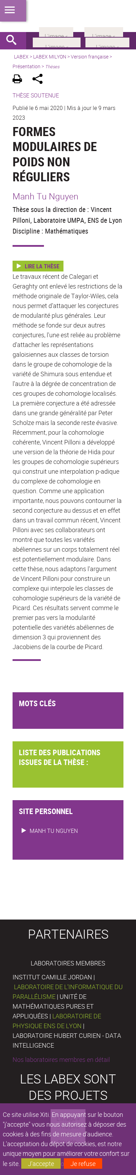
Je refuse (83, 1163)
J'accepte (41, 1163)
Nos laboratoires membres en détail (61, 1059)
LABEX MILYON (49, 56)
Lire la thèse (42, 266)
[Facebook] (57, 42)
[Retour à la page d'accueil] (68, 16)
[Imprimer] (20, 80)
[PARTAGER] (39, 80)
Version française (89, 56)
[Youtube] (107, 42)
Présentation (26, 66)
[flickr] (56, 31)
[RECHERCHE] (14, 40)
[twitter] (103, 31)
